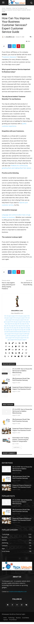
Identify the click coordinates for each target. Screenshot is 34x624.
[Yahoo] (25, 356)
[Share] (9, 352)
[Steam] (26, 352)
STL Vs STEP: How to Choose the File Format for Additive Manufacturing (22, 370)
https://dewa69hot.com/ (17, 313)
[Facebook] (10, 46)
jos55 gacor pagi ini (16, 335)
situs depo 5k (26, 321)
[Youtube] (29, 356)
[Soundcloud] (16, 352)
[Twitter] (14, 46)
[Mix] (9, 349)
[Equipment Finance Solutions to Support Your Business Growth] (6, 389)
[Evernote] (26, 342)
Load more (16, 447)
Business (8, 8)
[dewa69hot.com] (3, 37)
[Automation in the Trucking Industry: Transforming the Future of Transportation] (6, 440)
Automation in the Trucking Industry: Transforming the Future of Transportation (20, 439)
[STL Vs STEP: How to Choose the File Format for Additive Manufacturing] (6, 371)
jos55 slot (8, 335)
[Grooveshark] (16, 346)
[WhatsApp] (23, 46)
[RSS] (6, 352)
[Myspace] (12, 349)
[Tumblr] (5, 356)
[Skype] (12, 352)
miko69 (11, 331)
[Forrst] (12, 346)
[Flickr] (9, 346)
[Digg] (19, 342)
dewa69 (19, 331)
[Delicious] (12, 342)
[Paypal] (19, 349)
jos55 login (26, 333)
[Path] (16, 349)
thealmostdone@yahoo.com (18, 591)
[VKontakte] (15, 356)
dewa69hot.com (10, 37)
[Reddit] (26, 349)
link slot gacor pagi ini (10, 316)
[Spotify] (19, 352)
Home (3, 8)
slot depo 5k (22, 327)
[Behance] (6, 342)
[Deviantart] (16, 342)
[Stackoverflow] (22, 352)
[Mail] (6, 349)
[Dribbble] (23, 342)
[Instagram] (19, 346)
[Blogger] (9, 342)
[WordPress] (22, 356)
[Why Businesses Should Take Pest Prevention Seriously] (6, 381)
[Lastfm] (23, 346)
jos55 (22, 335)
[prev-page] (3, 396)
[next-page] (6, 396)
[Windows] (18, 356)
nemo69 (28, 329)
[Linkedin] (26, 346)
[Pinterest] (18, 46)
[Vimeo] (11, 356)
